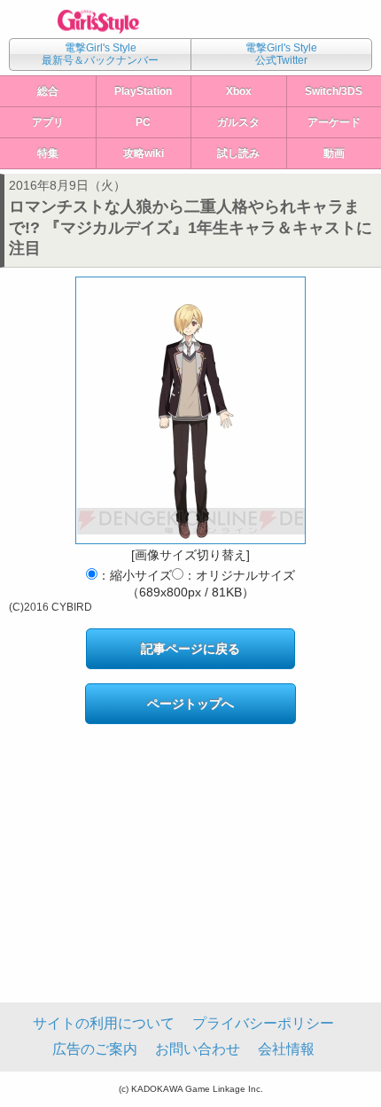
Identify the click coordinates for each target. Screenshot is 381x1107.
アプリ (48, 122)
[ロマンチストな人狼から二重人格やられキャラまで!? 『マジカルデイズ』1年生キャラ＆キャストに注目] (190, 410)
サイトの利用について (104, 1023)
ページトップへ (190, 704)
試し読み (238, 153)
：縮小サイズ (134, 575)
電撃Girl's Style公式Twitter (281, 54)
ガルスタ (238, 122)
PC (143, 122)
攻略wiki (143, 153)
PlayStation (143, 91)
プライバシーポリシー (263, 1023)
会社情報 (286, 1048)
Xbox (239, 91)
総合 (47, 91)
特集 (47, 153)
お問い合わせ (197, 1048)
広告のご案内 (94, 1048)
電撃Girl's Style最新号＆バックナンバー (100, 54)
